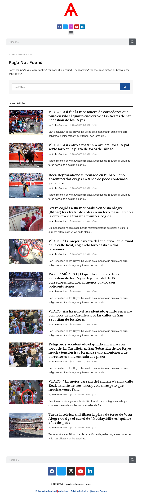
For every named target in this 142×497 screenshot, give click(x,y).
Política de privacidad (46, 491)
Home (12, 54)
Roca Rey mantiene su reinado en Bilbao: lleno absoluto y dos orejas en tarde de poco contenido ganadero (87, 179)
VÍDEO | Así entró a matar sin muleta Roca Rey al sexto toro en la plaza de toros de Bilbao (88, 147)
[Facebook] (59, 26)
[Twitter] (65, 26)
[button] (71, 32)
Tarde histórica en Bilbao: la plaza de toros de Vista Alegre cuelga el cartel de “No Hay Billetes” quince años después (90, 419)
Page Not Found (26, 54)
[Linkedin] (82, 26)
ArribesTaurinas (60, 125)
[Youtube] (76, 26)
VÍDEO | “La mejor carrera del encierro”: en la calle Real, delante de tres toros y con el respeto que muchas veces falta (90, 386)
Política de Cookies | (81, 491)
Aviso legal (63, 491)
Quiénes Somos (99, 491)
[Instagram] (71, 26)
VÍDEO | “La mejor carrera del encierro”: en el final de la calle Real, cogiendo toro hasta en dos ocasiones (90, 245)
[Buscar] (132, 41)
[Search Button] (125, 86)
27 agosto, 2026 (80, 394)
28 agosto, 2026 (80, 125)
